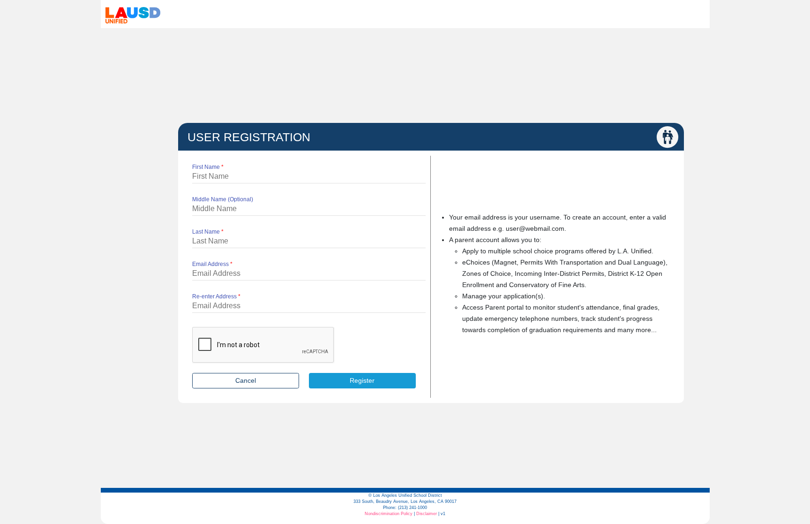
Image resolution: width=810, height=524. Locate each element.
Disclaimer (426, 513)
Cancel (245, 380)
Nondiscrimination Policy (388, 513)
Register (362, 380)
